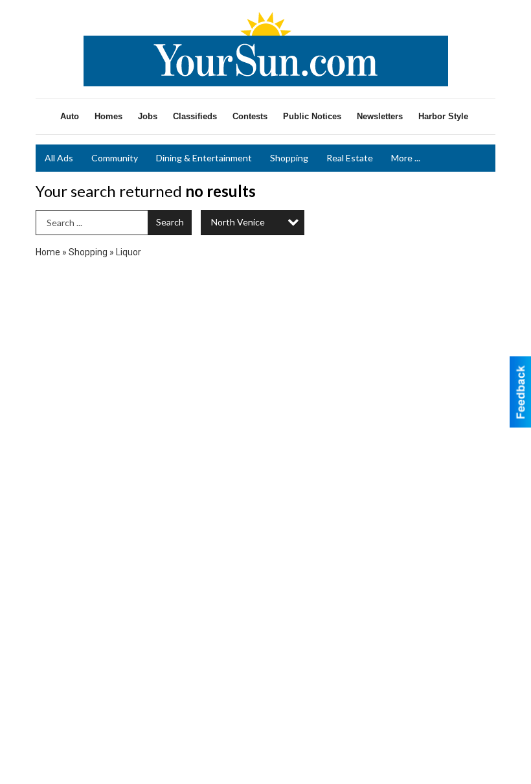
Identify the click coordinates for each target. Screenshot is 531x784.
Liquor (128, 252)
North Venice (238, 221)
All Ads (59, 157)
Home (48, 252)
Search (170, 221)
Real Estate (349, 157)
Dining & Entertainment (204, 157)
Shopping (289, 157)
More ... (405, 157)
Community (114, 157)
